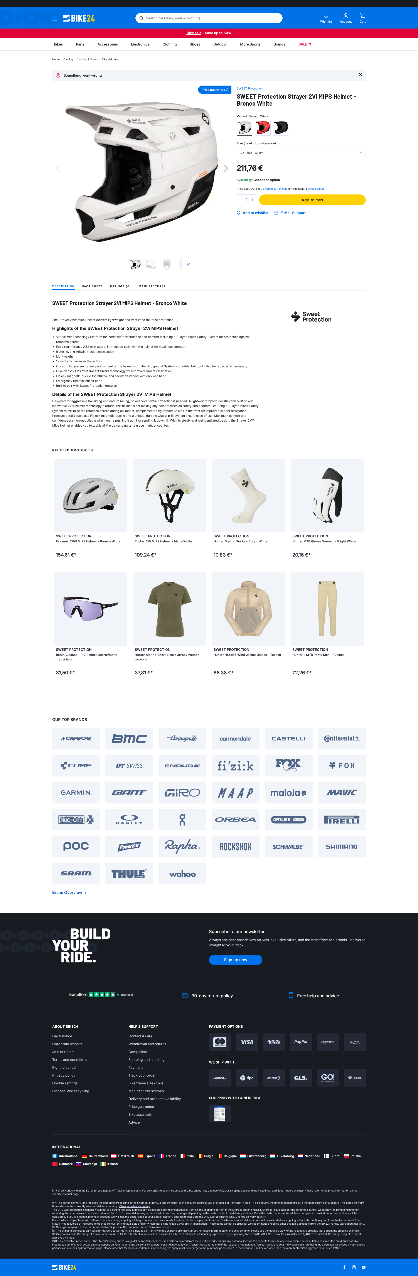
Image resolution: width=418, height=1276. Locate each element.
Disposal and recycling (70, 1091)
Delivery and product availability (154, 1099)
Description (63, 286)
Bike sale (194, 33)
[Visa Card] (247, 1042)
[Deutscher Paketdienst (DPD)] (247, 1078)
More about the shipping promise (339, 1230)
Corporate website (67, 1044)
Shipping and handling (146, 1059)
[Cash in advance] (355, 1042)
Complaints (137, 1052)
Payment (135, 1067)
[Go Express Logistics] (328, 1078)
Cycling (68, 59)
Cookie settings (65, 1083)
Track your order (142, 1075)
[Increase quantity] (253, 200)
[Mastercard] (220, 1042)
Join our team (63, 1052)
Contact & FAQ (140, 1036)
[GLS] (301, 1078)
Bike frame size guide (145, 1083)
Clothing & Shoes (87, 59)
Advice (134, 1122)
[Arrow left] (58, 495)
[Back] (57, 168)
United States (316, 188)
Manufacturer (152, 286)
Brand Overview (67, 892)
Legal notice (62, 1036)
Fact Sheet (92, 286)
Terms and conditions (69, 1059)
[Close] (360, 74)
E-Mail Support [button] (293, 213)
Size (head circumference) (256, 143)
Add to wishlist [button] (255, 213)
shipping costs (132, 1190)
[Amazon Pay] (328, 1042)
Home (56, 59)
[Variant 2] (263, 128)
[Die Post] (274, 1078)
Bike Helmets (110, 59)
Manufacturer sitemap (146, 1091)
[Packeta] (355, 1078)
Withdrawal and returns (147, 1044)
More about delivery (351, 1223)
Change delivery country (134, 1206)
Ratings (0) (120, 286)
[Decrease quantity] (241, 200)
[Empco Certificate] (220, 1113)
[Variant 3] (281, 128)
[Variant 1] (244, 128)
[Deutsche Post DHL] (220, 1078)
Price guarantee (141, 1106)
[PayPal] (301, 1042)
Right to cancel (64, 1067)
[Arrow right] (123, 495)
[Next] (226, 168)
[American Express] (274, 1042)
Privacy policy (63, 1075)
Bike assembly (140, 1114)
